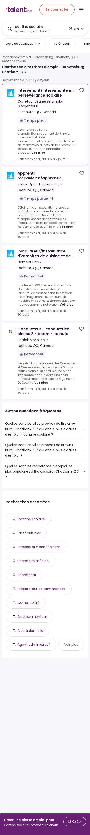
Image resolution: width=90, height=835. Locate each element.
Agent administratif (34, 644)
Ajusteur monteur (32, 616)
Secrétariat (27, 574)
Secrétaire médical (33, 561)
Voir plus (38, 153)
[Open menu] (81, 9)
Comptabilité (29, 602)
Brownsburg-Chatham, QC (55, 57)
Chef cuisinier (29, 533)
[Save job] (81, 90)
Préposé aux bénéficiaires (39, 547)
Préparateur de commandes (42, 588)
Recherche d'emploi (16, 57)
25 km (74, 28)
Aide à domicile (30, 630)
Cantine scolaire (31, 519)
